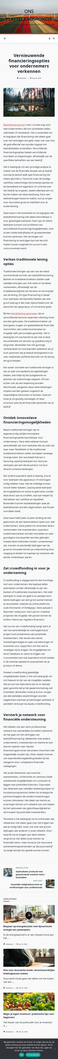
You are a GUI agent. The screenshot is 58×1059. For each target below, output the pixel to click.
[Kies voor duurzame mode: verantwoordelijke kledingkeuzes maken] (29, 958)
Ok (21, 1055)
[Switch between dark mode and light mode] (49, 38)
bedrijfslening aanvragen (24, 313)
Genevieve (22, 78)
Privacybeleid (33, 1055)
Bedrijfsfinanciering (13, 124)
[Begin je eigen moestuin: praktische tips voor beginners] (29, 1002)
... (8, 938)
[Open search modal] (54, 38)
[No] (54, 1048)
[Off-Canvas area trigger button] (4, 38)
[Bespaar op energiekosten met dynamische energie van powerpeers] (29, 914)
